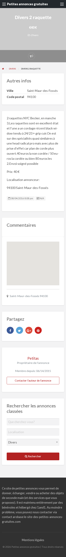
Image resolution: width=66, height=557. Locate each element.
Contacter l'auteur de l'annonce (33, 380)
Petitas (33, 358)
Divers (34, 35)
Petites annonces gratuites (27, 4)
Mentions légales (33, 540)
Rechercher (34, 456)
